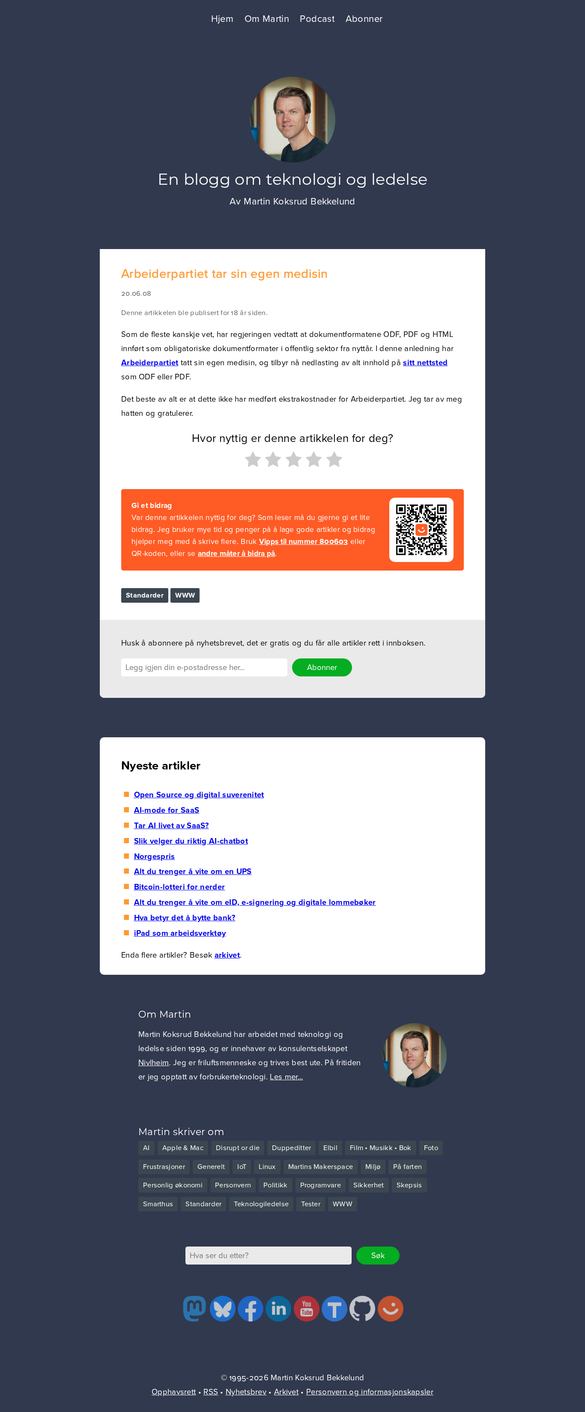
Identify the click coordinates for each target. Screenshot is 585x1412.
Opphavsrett (174, 1392)
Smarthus (158, 1204)
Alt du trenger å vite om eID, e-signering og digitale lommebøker (255, 902)
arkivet (227, 955)
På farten (407, 1167)
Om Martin (267, 18)
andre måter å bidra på (236, 553)
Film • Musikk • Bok (381, 1148)
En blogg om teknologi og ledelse (293, 179)
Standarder (145, 595)
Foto (431, 1148)
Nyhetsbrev (246, 1392)
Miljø (373, 1167)
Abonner (364, 18)
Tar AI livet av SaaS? (171, 825)
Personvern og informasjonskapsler (369, 1392)
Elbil (330, 1148)
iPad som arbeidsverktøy (180, 933)
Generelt (211, 1167)
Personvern (233, 1185)
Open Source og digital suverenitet (199, 794)
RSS (210, 1392)
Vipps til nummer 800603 (303, 541)
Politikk (275, 1185)
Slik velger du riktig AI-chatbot (191, 841)
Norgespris (154, 856)
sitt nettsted (425, 362)
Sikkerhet (368, 1185)
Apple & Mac (182, 1148)
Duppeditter (291, 1148)
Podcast (317, 18)
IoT (241, 1167)
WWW (185, 595)
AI (146, 1148)
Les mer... (286, 1077)
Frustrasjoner (164, 1167)
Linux (267, 1167)
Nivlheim (153, 1062)
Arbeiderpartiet (150, 362)
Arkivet (286, 1392)
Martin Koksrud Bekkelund (299, 201)
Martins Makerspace (320, 1167)
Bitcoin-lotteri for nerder (179, 887)
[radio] (252, 461)
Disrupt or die (238, 1148)
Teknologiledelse (261, 1204)
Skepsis (409, 1185)
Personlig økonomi (173, 1185)
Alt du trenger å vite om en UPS (193, 871)
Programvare (320, 1185)
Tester (310, 1204)
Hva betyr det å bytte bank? (184, 917)
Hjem (222, 18)
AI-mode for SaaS (166, 810)
